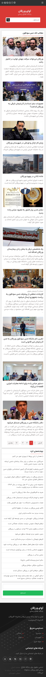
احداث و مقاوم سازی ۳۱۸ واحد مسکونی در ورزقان (25, 529)
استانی (19, 633)
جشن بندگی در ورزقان (35, 555)
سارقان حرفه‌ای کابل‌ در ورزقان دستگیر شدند (28, 570)
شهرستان (38, 637)
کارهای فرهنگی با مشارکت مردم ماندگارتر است (27, 539)
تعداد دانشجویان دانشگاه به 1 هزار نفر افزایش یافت (25, 503)
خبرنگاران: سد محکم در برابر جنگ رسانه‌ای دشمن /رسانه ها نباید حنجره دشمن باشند (23, 462)
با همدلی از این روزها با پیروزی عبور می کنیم (27, 456)
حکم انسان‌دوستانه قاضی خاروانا (32, 560)
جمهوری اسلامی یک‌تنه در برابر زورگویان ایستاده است (24, 550)
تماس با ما (16, 670)
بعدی (10, 443)
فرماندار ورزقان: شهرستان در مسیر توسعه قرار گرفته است (23, 518)
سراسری (38, 633)
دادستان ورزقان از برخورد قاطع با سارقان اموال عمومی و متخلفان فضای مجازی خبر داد (24, 478)
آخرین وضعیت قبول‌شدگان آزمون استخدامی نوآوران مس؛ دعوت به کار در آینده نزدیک (23, 470)
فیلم (19, 637)
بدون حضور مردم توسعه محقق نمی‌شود (29, 534)
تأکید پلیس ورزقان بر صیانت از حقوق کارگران (27, 508)
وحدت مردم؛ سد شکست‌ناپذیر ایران (31, 513)
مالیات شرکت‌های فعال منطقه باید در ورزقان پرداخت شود (23, 544)
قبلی (40, 443)
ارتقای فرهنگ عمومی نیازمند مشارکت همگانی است (25, 523)
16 (16, 443)
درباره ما (8, 670)
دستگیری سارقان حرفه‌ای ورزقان (32, 565)
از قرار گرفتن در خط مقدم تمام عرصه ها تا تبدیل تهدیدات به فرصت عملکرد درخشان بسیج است (23, 577)
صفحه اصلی (15, 667)
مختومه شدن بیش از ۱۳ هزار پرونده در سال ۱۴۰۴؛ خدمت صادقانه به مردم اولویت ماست (25, 486)
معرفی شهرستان (14, 673)
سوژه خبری (37, 641)
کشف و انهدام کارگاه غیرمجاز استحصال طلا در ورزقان (25, 497)
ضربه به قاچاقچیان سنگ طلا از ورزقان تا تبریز (27, 492)
